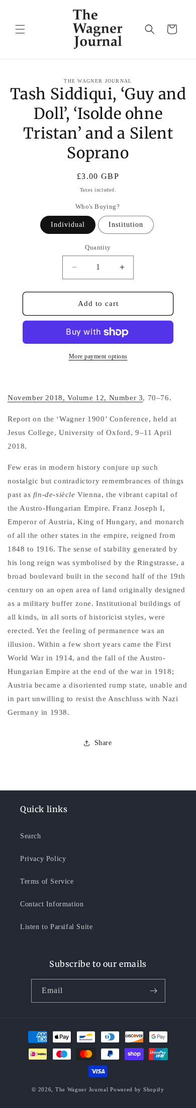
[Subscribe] (154, 991)
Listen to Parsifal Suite (56, 927)
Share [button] (103, 743)
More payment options (98, 356)
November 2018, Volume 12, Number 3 (75, 398)
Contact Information (51, 904)
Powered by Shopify (137, 1089)
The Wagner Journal (82, 1089)
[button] (20, 29)
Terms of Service (47, 881)
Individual (68, 224)
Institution (126, 224)
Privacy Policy (43, 859)
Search (30, 836)
